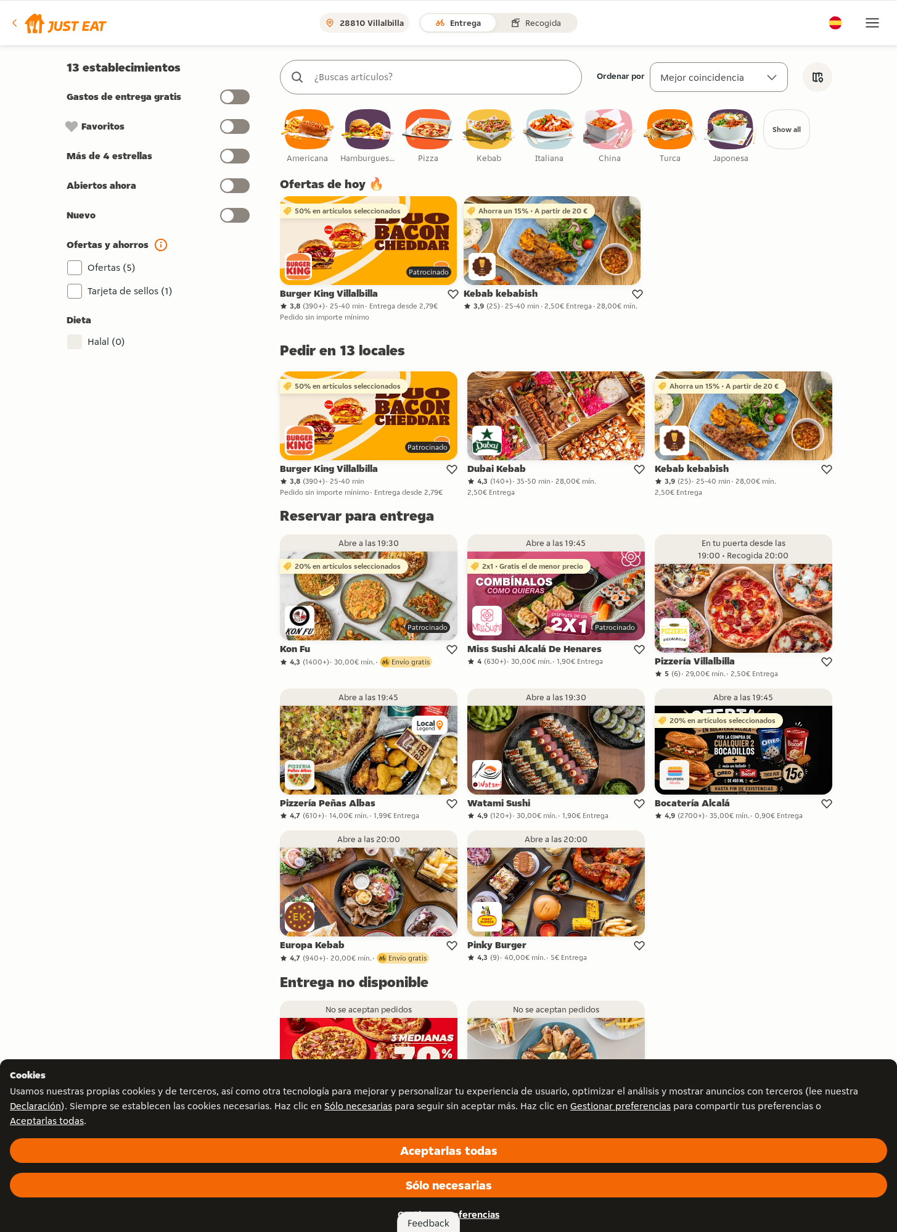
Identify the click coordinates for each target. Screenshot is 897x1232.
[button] (58, 23)
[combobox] (443, 77)
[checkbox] (307, 136)
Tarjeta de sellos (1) (130, 290)
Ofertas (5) (112, 267)
